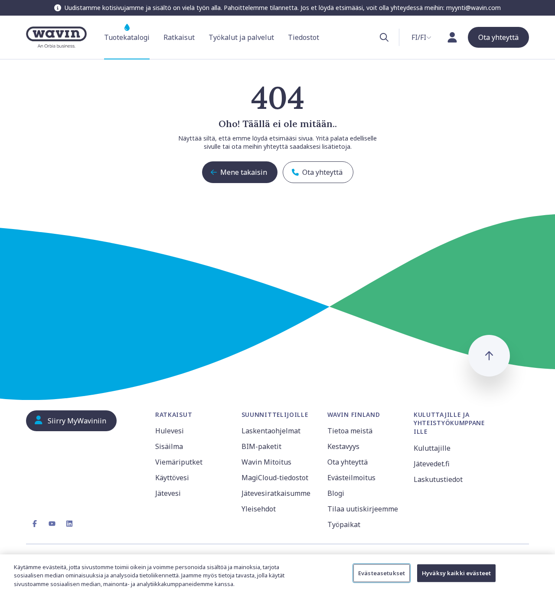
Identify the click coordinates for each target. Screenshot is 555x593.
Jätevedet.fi (432, 464)
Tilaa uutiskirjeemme (362, 509)
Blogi (335, 493)
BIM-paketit (261, 446)
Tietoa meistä (349, 431)
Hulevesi (169, 431)
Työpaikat (343, 524)
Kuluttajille (432, 448)
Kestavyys (343, 446)
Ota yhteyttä (347, 462)
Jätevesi (168, 493)
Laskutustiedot (438, 479)
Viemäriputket (178, 462)
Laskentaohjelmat (271, 431)
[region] (277, 573)
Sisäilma (169, 446)
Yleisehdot (259, 509)
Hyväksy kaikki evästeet (456, 573)
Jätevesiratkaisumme (276, 493)
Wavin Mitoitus (266, 462)
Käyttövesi (172, 477)
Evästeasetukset (381, 573)
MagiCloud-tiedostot (275, 477)
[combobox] (421, 37)
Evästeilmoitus (351, 477)
